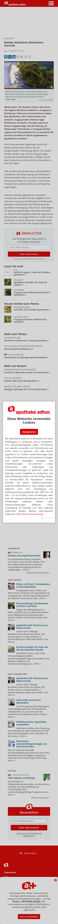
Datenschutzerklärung (32, 514)
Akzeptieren (29, 431)
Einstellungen (46, 518)
